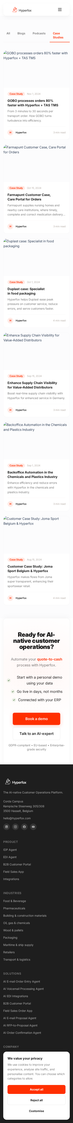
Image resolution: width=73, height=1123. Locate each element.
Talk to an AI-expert (36, 733)
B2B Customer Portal (17, 864)
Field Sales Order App (17, 1010)
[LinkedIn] (6, 827)
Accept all (36, 1089)
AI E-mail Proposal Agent (19, 1018)
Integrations (11, 879)
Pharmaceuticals (14, 908)
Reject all (36, 1100)
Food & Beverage (14, 901)
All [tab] (8, 33)
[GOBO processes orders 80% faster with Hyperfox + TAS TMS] (36, 69)
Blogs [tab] (21, 33)
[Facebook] (24, 827)
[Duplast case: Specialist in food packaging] (36, 257)
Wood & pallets (13, 930)
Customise (36, 1111)
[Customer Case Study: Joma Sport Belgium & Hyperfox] (36, 534)
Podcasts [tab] (39, 33)
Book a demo (36, 719)
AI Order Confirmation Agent (22, 1032)
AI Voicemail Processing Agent (23, 988)
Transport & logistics (16, 959)
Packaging (10, 937)
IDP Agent (10, 849)
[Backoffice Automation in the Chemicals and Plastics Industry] (36, 440)
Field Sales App (13, 871)
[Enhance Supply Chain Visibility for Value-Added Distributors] (36, 351)
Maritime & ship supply (18, 945)
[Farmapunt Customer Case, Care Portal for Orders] (36, 163)
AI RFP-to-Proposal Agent (20, 1025)
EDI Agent (10, 857)
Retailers (9, 952)
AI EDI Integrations (15, 996)
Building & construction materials (24, 915)
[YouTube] (33, 827)
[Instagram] (15, 827)
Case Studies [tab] (58, 35)
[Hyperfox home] (22, 9)
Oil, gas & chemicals (16, 923)
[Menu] (59, 9)
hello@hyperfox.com (17, 818)
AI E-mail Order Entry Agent (21, 981)
